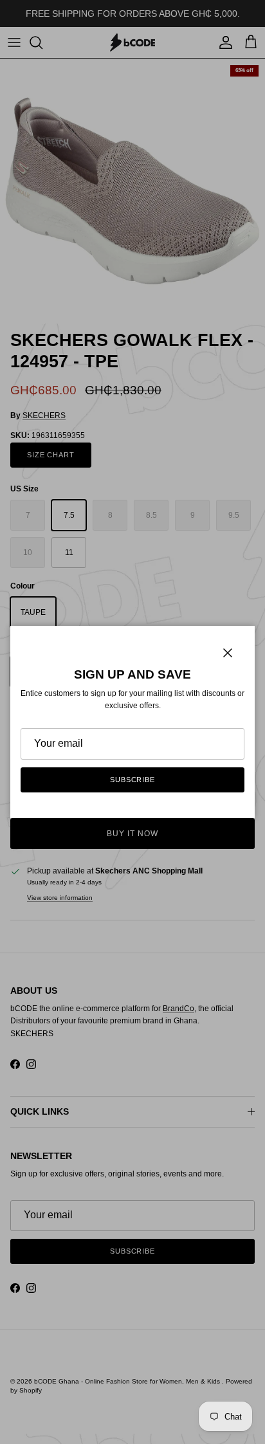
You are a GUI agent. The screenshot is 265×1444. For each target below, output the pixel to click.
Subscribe (132, 779)
